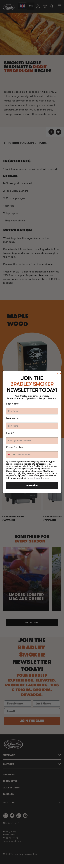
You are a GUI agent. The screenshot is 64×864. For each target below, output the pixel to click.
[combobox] (11, 454)
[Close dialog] (59, 373)
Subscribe (31, 485)
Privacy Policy (33, 478)
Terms (45, 478)
